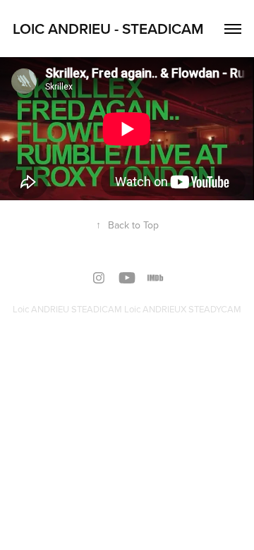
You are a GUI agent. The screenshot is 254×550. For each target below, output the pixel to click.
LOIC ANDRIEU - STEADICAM (108, 28)
